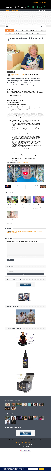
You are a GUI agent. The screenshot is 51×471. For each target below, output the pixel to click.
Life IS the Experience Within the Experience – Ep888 (12, 205)
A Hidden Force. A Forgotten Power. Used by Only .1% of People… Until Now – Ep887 (37, 206)
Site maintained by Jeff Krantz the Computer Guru (25, 442)
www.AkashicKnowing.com (24, 162)
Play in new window (15, 74)
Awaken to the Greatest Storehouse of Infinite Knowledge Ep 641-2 (17, 187)
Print (39, 42)
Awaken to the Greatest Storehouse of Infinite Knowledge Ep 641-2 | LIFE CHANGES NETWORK (25, 232)
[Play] (11, 72)
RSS (13, 75)
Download (22, 74)
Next (37, 184)
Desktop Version (22, 446)
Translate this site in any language (38, 2)
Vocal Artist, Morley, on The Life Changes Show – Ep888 (25, 205)
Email (43, 42)
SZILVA (39, 87)
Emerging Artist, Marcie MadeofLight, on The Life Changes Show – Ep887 (12, 221)
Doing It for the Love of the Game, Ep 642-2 (33, 186)
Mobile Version (29, 446)
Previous (14, 184)
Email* (8, 269)
